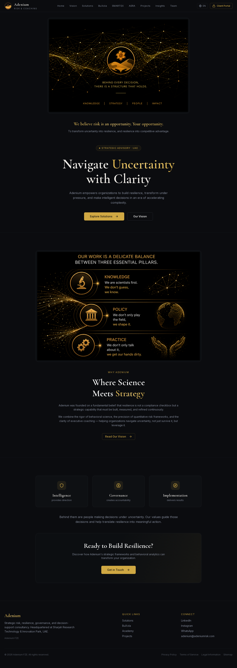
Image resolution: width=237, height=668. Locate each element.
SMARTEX (118, 5)
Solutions (87, 5)
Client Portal (223, 5)
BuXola (102, 5)
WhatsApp (187, 630)
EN (204, 5)
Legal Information (211, 654)
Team (173, 5)
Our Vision (140, 216)
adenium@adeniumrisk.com (197, 636)
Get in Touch (115, 569)
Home (60, 5)
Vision (73, 5)
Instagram (187, 625)
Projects (146, 5)
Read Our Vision (115, 436)
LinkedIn (186, 620)
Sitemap (228, 654)
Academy (128, 630)
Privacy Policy (169, 654)
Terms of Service (189, 654)
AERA (132, 5)
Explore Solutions (101, 216)
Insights (160, 5)
